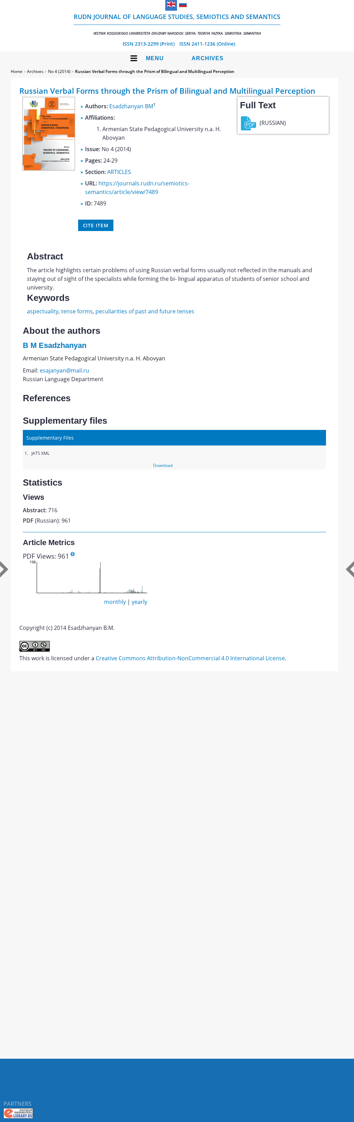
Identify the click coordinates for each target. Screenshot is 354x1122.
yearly (139, 602)
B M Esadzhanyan (54, 345)
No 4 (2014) (59, 71)
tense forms (77, 311)
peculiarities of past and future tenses (144, 311)
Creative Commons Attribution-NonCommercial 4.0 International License (190, 658)
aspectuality (42, 311)
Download (163, 465)
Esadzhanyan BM (131, 106)
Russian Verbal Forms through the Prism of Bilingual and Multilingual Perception (154, 71)
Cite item (96, 225)
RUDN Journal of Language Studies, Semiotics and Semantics (177, 24)
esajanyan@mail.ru (64, 370)
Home (16, 71)
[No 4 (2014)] (48, 168)
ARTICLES (119, 172)
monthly (115, 602)
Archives (208, 58)
